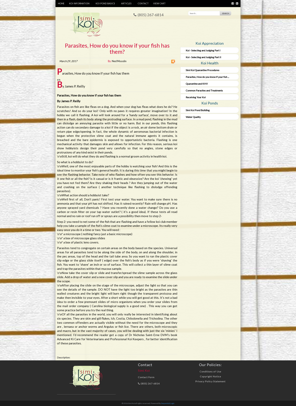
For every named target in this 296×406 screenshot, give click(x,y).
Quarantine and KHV (197, 83)
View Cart (159, 3)
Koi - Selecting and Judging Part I (203, 50)
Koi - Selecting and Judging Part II (203, 57)
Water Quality (193, 116)
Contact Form (146, 377)
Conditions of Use (210, 371)
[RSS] (237, 3)
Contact (143, 3)
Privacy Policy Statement (210, 381)
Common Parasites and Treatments (204, 90)
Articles (126, 3)
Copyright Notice (210, 376)
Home (61, 3)
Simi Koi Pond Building (198, 110)
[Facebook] (233, 3)
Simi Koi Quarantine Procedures (202, 70)
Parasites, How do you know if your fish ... (207, 76)
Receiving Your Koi (196, 97)
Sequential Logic (168, 403)
